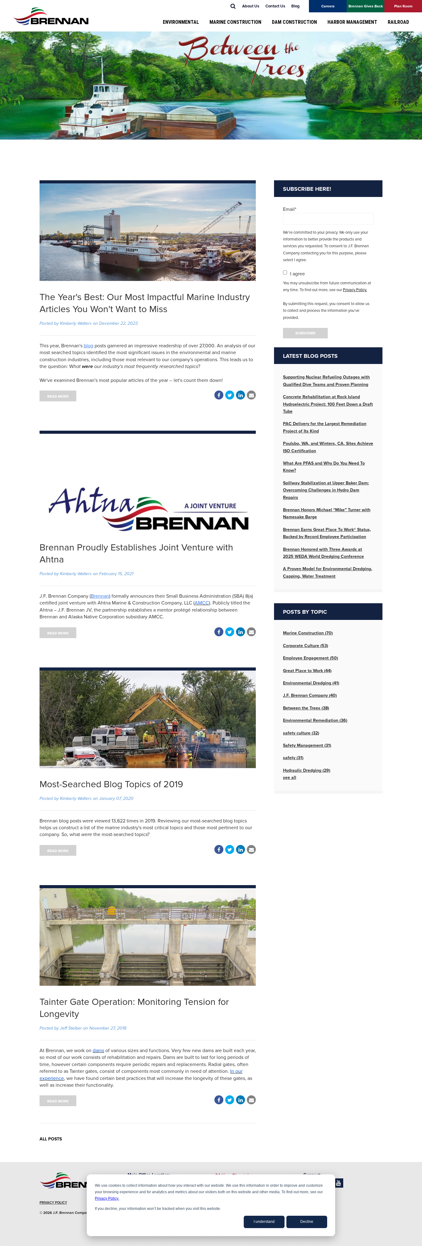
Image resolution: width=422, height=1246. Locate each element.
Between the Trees (306, 708)
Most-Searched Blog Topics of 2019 (111, 784)
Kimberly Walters (76, 323)
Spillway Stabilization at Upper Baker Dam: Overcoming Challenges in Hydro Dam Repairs (326, 490)
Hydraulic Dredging (306, 770)
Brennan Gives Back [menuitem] (365, 6)
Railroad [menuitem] (398, 22)
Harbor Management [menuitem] (352, 22)
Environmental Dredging (311, 683)
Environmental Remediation (315, 720)
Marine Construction (308, 633)
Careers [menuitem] (328, 6)
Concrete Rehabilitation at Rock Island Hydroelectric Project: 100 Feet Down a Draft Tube (328, 404)
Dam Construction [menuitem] (294, 22)
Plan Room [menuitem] (403, 6)
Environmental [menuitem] (181, 22)
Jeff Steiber (71, 1028)
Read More (58, 396)
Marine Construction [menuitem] (235, 22)
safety (293, 757)
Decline (306, 1221)
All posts (51, 1139)
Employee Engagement (310, 658)
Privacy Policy (53, 1203)
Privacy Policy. (107, 1198)
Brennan (100, 596)
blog (88, 346)
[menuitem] (233, 6)
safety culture (301, 733)
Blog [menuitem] (295, 6)
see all (289, 777)
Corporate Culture (305, 645)
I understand (264, 1221)
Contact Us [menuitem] (275, 6)
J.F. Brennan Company (310, 695)
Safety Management (307, 745)
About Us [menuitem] (250, 6)
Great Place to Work (307, 670)
